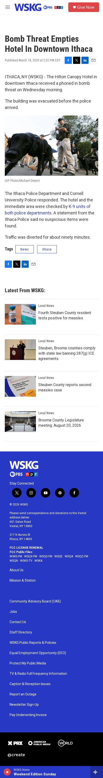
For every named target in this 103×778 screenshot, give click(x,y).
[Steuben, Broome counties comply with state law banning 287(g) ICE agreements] (20, 349)
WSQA (69, 556)
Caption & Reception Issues (30, 684)
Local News (46, 306)
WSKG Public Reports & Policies (33, 642)
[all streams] (96, 772)
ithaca (47, 249)
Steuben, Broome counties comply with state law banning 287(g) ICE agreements (67, 353)
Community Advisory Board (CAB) (35, 601)
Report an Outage (23, 694)
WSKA (38, 560)
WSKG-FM (16, 556)
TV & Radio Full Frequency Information (38, 673)
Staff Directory (21, 632)
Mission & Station (23, 580)
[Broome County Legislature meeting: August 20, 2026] (20, 421)
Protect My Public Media (28, 663)
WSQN (14, 560)
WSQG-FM (45, 556)
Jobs (13, 612)
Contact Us (18, 622)
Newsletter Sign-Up (24, 704)
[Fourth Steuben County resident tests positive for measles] (20, 314)
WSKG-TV (26, 560)
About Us (16, 570)
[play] (7, 772)
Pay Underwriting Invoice (28, 715)
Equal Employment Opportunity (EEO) (38, 653)
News (24, 249)
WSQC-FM (81, 556)
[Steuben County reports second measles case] (20, 386)
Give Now (85, 7)
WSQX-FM (30, 556)
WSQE (58, 556)
